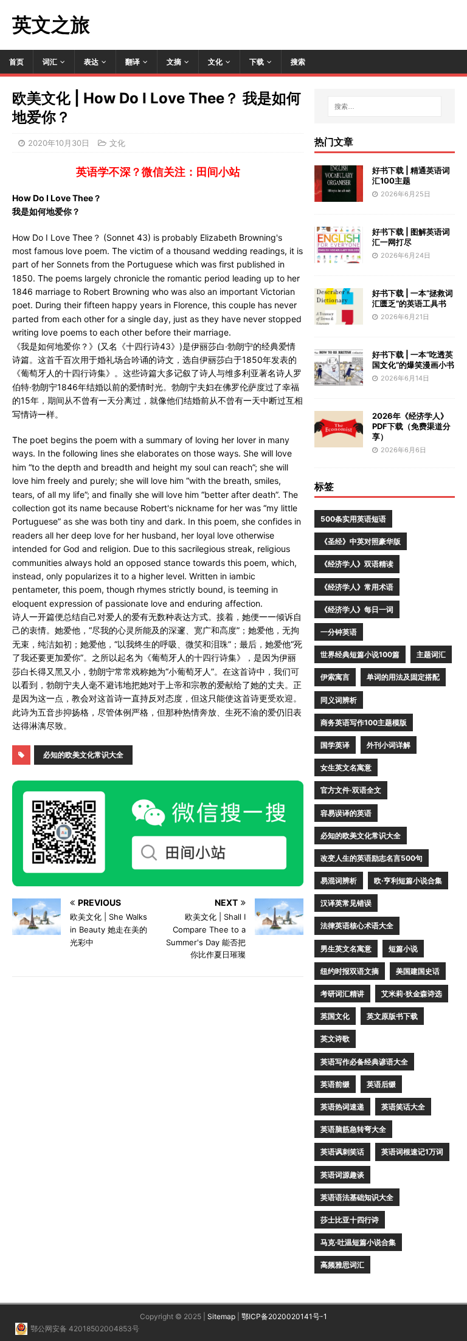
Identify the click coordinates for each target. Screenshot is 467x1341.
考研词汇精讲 (342, 993)
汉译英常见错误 (346, 903)
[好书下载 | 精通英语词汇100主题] (338, 195)
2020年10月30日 (58, 143)
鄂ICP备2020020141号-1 (284, 1316)
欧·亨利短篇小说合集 (408, 880)
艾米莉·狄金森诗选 (411, 993)
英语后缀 (381, 1084)
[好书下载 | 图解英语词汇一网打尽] (338, 256)
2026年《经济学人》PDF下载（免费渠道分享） (411, 426)
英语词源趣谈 (342, 1174)
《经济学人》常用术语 (356, 586)
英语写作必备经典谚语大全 (364, 1061)
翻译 (132, 61)
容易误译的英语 (346, 813)
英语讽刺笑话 (342, 1151)
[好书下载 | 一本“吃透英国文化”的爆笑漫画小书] (338, 379)
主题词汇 (431, 654)
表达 (91, 61)
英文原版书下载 (392, 1016)
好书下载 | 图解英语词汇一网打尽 (411, 237)
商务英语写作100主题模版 (363, 722)
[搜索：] (385, 106)
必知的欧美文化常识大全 (83, 754)
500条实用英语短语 (353, 518)
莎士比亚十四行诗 (349, 1219)
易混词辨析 (338, 880)
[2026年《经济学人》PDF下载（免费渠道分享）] (338, 440)
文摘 (174, 61)
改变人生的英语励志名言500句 (371, 858)
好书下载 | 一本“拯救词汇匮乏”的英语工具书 (412, 298)
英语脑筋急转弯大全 (353, 1129)
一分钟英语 (338, 631)
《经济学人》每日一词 (356, 609)
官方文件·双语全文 (350, 790)
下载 (256, 61)
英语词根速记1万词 (412, 1151)
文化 (215, 61)
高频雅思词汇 (342, 1264)
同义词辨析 (338, 700)
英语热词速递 (342, 1106)
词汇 (50, 61)
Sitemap (221, 1316)
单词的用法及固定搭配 (403, 676)
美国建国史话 (418, 971)
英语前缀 (335, 1084)
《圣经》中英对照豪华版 (360, 541)
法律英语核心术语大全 (356, 925)
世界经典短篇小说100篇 (360, 654)
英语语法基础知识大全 (356, 1197)
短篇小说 (403, 948)
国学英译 (335, 745)
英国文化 (335, 1016)
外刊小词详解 (388, 745)
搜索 (298, 61)
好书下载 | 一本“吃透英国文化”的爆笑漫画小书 (413, 360)
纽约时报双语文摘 (349, 971)
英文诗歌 (335, 1038)
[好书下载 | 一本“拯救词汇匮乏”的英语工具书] (338, 317)
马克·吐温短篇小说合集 (358, 1242)
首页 (16, 61)
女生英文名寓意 (346, 767)
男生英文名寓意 (346, 948)
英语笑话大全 (403, 1106)
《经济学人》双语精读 (356, 563)
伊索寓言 (335, 676)
